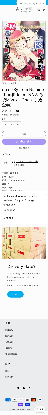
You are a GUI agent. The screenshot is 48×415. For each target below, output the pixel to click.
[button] (3, 10)
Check (15, 294)
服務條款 (9, 330)
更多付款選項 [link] (24, 148)
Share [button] (8, 154)
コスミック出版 (31, 161)
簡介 (7, 371)
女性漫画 (15, 164)
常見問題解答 (11, 354)
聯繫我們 (9, 377)
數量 (4, 119)
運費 (18, 115)
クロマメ (20, 161)
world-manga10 (20, 409)
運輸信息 (9, 348)
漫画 (22, 164)
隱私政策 (9, 336)
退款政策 (9, 342)
